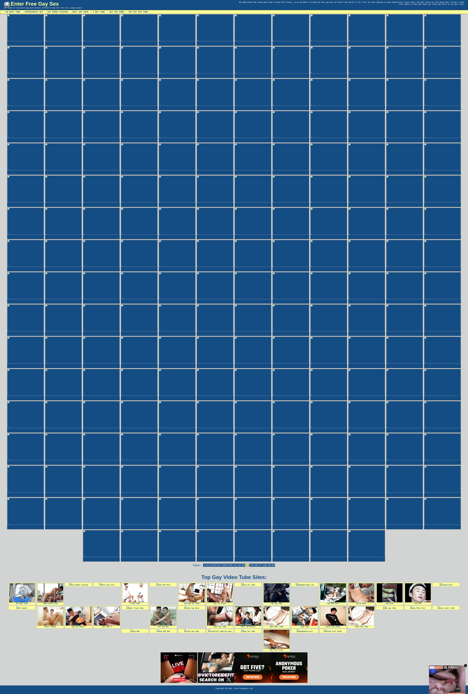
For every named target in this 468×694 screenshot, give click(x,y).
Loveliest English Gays (221, 631)
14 (247, 565)
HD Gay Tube (390, 608)
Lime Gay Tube (192, 631)
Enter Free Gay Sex (35, 4)
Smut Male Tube (276, 627)
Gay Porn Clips (276, 650)
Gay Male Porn (419, 608)
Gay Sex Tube (249, 585)
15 (251, 565)
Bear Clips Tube (136, 608)
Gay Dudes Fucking (57, 12)
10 (230, 565)
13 (243, 565)
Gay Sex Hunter (78, 627)
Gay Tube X (107, 627)
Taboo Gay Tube (361, 627)
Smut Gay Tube (220, 627)
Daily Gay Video (333, 627)
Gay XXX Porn (116, 12)
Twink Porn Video (334, 631)
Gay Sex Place (220, 603)
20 (273, 565)
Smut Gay (305, 627)
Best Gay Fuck (80, 12)
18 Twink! (23, 608)
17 (260, 565)
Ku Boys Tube (13, 12)
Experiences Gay (34, 12)
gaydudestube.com (306, 585)
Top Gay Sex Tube (138, 12)
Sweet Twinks (50, 627)
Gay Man (136, 631)
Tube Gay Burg (192, 608)
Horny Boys (361, 603)
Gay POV (417, 603)
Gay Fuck (389, 603)
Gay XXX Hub (164, 631)
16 (255, 565)
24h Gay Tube (276, 603)
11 (234, 565)
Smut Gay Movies (248, 627)
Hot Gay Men (163, 627)
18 (264, 565)
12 (238, 565)
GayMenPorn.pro (306, 631)
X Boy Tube (99, 12)
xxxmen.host (447, 585)
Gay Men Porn (333, 603)
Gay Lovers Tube (447, 608)
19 (268, 565)
